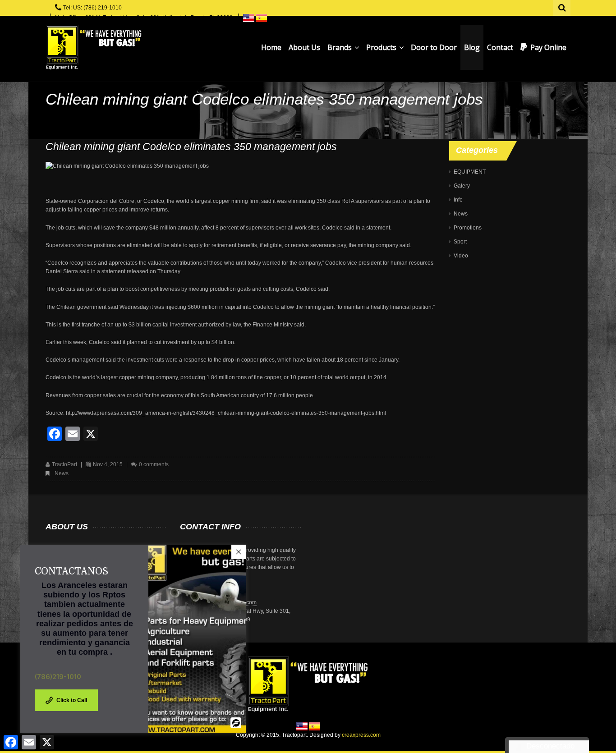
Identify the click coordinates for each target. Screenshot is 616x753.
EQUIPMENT (470, 172)
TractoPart (64, 464)
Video (461, 256)
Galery (462, 186)
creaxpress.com (361, 735)
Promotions (468, 228)
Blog (472, 47)
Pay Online (548, 47)
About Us (304, 47)
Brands (340, 47)
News (62, 473)
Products (382, 47)
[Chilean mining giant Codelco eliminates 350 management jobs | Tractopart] (93, 47)
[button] (238, 552)
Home (271, 47)
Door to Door (434, 47)
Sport (460, 242)
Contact (500, 47)
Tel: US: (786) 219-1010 (92, 8)
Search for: (562, 7)
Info (458, 200)
